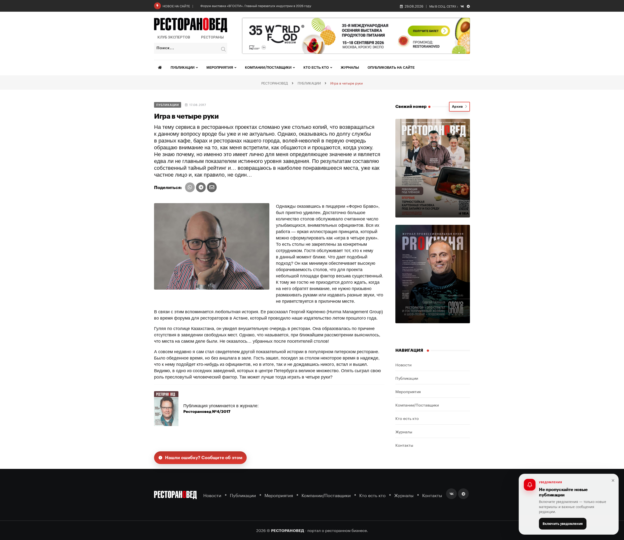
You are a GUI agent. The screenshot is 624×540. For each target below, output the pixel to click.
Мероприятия (219, 68)
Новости (403, 364)
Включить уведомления (563, 523)
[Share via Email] (212, 187)
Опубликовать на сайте (391, 68)
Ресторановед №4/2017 (206, 412)
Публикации (183, 68)
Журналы (350, 68)
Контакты (404, 445)
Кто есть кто (316, 68)
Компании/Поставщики (268, 68)
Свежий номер (411, 106)
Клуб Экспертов (173, 37)
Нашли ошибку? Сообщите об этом (204, 457)
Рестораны (212, 37)
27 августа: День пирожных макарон (227, 5)
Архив (458, 107)
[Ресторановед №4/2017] (166, 408)
